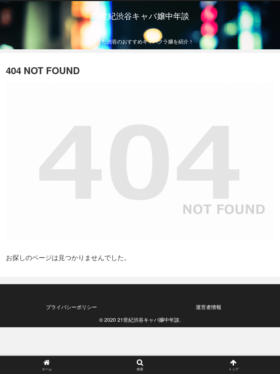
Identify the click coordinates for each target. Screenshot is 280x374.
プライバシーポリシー (71, 306)
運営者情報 (208, 306)
